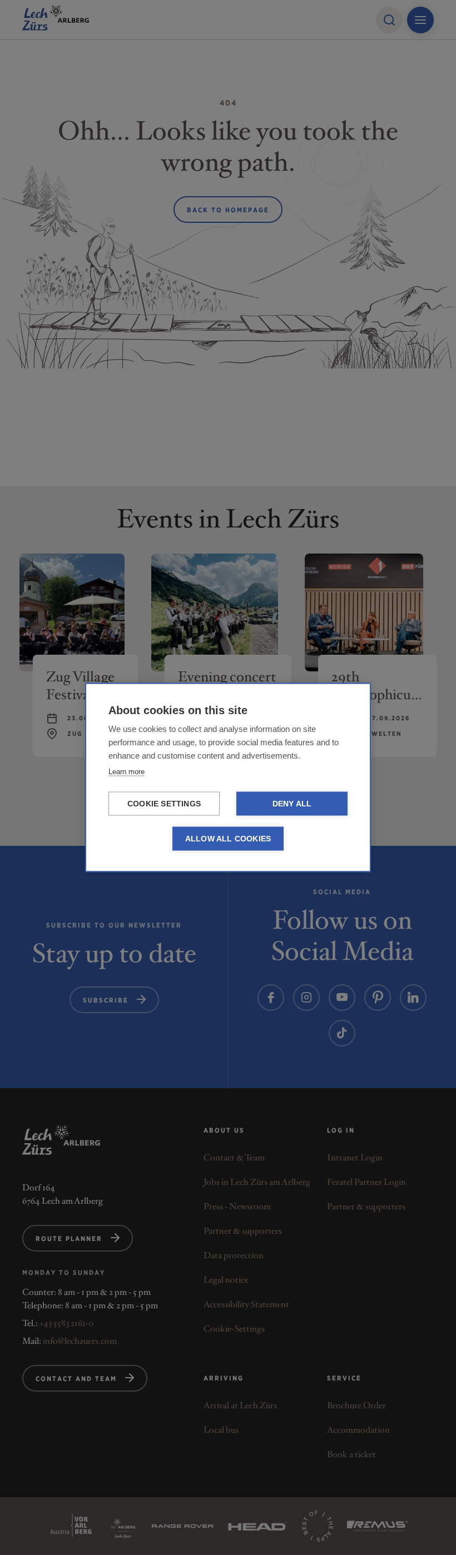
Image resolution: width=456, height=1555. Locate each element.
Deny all (292, 804)
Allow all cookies (228, 839)
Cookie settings (164, 804)
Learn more (126, 771)
